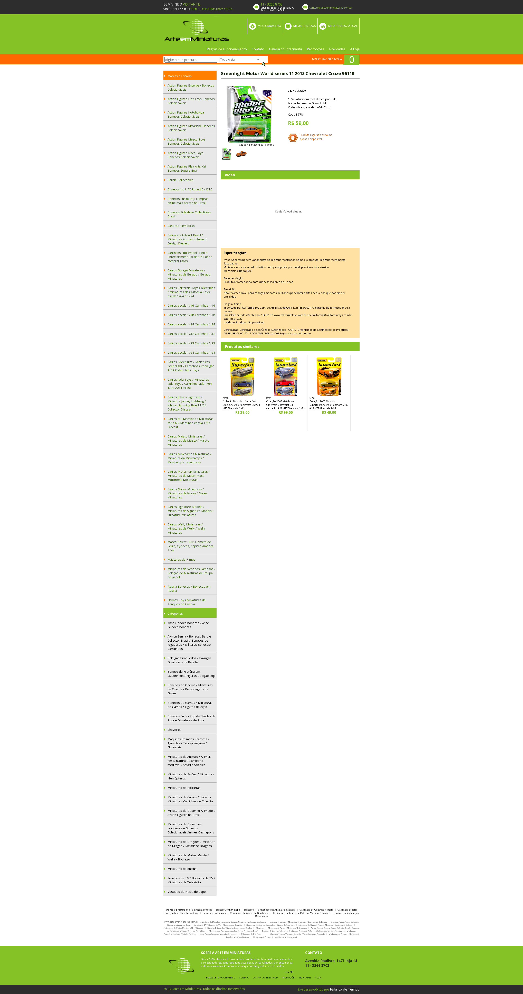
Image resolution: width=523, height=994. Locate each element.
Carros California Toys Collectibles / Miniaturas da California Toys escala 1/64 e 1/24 (191, 292)
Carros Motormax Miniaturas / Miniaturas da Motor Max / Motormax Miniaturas (189, 475)
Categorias (175, 613)
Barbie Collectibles (180, 180)
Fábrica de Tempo (345, 989)
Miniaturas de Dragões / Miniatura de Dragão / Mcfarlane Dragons (191, 844)
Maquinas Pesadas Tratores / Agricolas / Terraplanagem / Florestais (188, 743)
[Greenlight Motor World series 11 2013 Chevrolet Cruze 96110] (249, 114)
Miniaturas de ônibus (182, 869)
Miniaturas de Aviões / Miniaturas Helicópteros (191, 776)
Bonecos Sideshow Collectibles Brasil (189, 214)
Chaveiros (174, 730)
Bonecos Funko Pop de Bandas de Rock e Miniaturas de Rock (192, 718)
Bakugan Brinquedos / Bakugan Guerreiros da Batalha (189, 660)
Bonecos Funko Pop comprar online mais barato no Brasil (188, 201)
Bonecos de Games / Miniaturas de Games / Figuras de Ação (190, 705)
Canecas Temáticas (181, 226)
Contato (258, 49)
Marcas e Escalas (180, 76)
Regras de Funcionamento (227, 49)
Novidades (337, 49)
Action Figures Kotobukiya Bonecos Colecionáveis (186, 114)
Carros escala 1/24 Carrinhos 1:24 (191, 324)
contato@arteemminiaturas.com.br (330, 7)
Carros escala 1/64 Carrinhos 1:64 (191, 352)
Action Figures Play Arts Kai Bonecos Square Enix (187, 168)
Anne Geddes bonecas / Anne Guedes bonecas (188, 625)
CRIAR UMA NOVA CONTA (217, 9)
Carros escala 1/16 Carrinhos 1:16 (191, 305)
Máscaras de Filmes (181, 559)
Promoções (315, 49)
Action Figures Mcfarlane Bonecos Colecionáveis (191, 128)
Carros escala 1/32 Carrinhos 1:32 (191, 334)
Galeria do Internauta (285, 49)
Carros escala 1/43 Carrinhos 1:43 (191, 343)
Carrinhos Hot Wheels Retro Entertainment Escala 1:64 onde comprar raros (190, 257)
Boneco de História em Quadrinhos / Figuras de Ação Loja (192, 673)
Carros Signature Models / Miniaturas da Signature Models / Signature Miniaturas (191, 511)
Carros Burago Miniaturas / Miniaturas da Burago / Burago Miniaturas (189, 274)
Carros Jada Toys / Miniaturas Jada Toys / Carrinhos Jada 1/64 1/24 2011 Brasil (190, 383)
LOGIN (193, 9)
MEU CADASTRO (269, 26)
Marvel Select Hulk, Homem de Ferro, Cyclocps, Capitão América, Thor (191, 546)
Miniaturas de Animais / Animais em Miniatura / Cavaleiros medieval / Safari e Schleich (189, 760)
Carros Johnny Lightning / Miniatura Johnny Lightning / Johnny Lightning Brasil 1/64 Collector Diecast (187, 403)
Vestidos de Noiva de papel (187, 891)
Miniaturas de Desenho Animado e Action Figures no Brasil (192, 812)
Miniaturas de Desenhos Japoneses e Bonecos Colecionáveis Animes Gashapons (191, 828)
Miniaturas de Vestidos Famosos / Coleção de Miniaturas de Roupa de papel (192, 573)
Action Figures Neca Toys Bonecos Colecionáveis (185, 155)
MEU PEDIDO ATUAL (343, 26)
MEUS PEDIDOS (304, 26)
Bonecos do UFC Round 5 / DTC (190, 189)
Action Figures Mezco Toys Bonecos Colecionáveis (187, 141)
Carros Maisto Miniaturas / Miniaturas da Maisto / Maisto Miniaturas (188, 440)
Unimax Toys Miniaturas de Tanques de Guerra (187, 602)
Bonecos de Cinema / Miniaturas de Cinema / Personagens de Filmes (190, 689)
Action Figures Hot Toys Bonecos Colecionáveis (191, 101)
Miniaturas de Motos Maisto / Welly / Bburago (188, 857)
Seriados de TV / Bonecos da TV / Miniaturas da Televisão (191, 880)
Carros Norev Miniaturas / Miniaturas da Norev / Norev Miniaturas (188, 493)
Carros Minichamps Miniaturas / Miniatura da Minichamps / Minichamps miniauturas (189, 458)
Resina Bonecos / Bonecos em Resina (189, 588)
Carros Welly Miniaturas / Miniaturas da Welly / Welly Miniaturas (186, 528)
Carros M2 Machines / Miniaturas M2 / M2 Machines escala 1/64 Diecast (190, 423)
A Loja (355, 49)
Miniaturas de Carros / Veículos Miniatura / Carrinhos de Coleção (190, 799)
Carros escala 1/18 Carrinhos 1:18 (191, 315)
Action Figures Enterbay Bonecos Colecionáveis (191, 87)
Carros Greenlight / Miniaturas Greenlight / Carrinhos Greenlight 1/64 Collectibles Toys (191, 366)
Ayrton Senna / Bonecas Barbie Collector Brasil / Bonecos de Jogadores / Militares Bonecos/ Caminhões (189, 642)
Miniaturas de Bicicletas (184, 788)
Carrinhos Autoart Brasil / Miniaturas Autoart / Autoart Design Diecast (187, 239)
